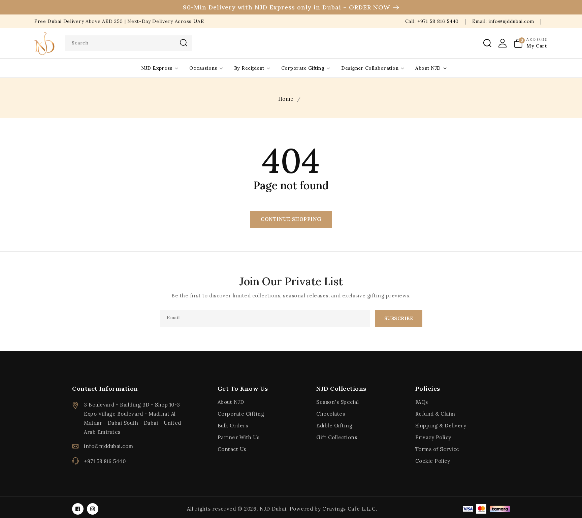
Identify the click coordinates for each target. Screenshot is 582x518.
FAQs (421, 402)
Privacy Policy (433, 437)
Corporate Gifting (303, 68)
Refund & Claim (435, 414)
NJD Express (156, 68)
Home (286, 99)
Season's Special (337, 402)
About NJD (428, 68)
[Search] (183, 42)
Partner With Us (239, 437)
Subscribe (399, 318)
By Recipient (249, 68)
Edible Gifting (334, 425)
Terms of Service (437, 449)
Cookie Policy (432, 461)
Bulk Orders (233, 425)
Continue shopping (291, 219)
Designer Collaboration (369, 68)
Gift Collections (336, 437)
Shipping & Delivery (440, 425)
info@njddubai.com (108, 446)
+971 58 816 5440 (105, 461)
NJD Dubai (273, 509)
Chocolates (330, 414)
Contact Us (232, 449)
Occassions (203, 68)
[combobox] (128, 43)
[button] (487, 43)
